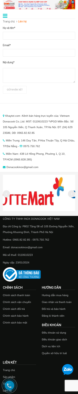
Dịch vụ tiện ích (51, 346)
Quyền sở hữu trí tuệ (54, 353)
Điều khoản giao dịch (54, 339)
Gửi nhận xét (15, 89)
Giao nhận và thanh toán (57, 302)
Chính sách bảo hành (16, 315)
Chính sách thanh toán (16, 295)
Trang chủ (9, 21)
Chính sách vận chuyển (17, 302)
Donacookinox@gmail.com (22, 167)
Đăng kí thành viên (53, 315)
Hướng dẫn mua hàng (55, 295)
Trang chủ (9, 370)
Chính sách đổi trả (14, 308)
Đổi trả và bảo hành (54, 308)
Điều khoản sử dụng (54, 332)
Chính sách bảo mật (15, 322)
